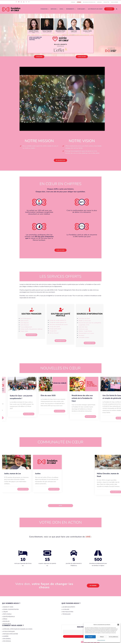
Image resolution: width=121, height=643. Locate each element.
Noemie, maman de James (107, 473)
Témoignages (66, 614)
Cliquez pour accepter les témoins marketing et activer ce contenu (62, 98)
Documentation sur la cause (86, 333)
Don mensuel (7, 641)
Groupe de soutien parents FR (57, 320)
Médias (5, 619)
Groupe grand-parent (55, 329)
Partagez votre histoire (10, 634)
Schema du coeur (83, 329)
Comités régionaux (9, 616)
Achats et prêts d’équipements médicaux (31, 329)
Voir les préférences (113, 636)
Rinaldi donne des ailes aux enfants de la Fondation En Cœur (76, 398)
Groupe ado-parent (54, 326)
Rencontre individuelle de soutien (58, 324)
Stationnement (24, 320)
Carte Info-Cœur (83, 327)
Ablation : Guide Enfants (85, 331)
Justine (7, 473)
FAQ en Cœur (7, 624)
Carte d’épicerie (24, 323)
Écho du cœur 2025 (42, 395)
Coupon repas (24, 331)
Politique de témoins (101, 640)
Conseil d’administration (11, 609)
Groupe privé (53, 331)
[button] (118, 624)
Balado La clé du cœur (85, 320)
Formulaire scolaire (84, 337)
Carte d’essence (24, 325)
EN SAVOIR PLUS (22, 414)
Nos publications (67, 612)
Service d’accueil (53, 333)
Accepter (90, 636)
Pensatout (81, 335)
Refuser (102, 636)
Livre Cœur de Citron (84, 318)
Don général (7, 638)
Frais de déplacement (26, 327)
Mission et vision (8, 607)
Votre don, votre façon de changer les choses (17, 629)
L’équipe (5, 612)
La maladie (65, 609)
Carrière (5, 636)
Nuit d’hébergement (25, 318)
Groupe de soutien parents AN (57, 322)
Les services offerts (68, 607)
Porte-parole (7, 614)
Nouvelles (6, 621)
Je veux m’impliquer (9, 631)
